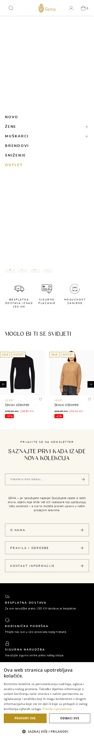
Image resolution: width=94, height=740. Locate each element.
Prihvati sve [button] (25, 718)
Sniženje (15, 155)
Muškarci (17, 136)
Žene (10, 127)
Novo (11, 117)
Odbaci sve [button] (69, 718)
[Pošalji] (83, 479)
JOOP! (9, 400)
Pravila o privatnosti (57, 709)
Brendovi (17, 146)
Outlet (14, 165)
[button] (11, 8)
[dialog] (47, 701)
